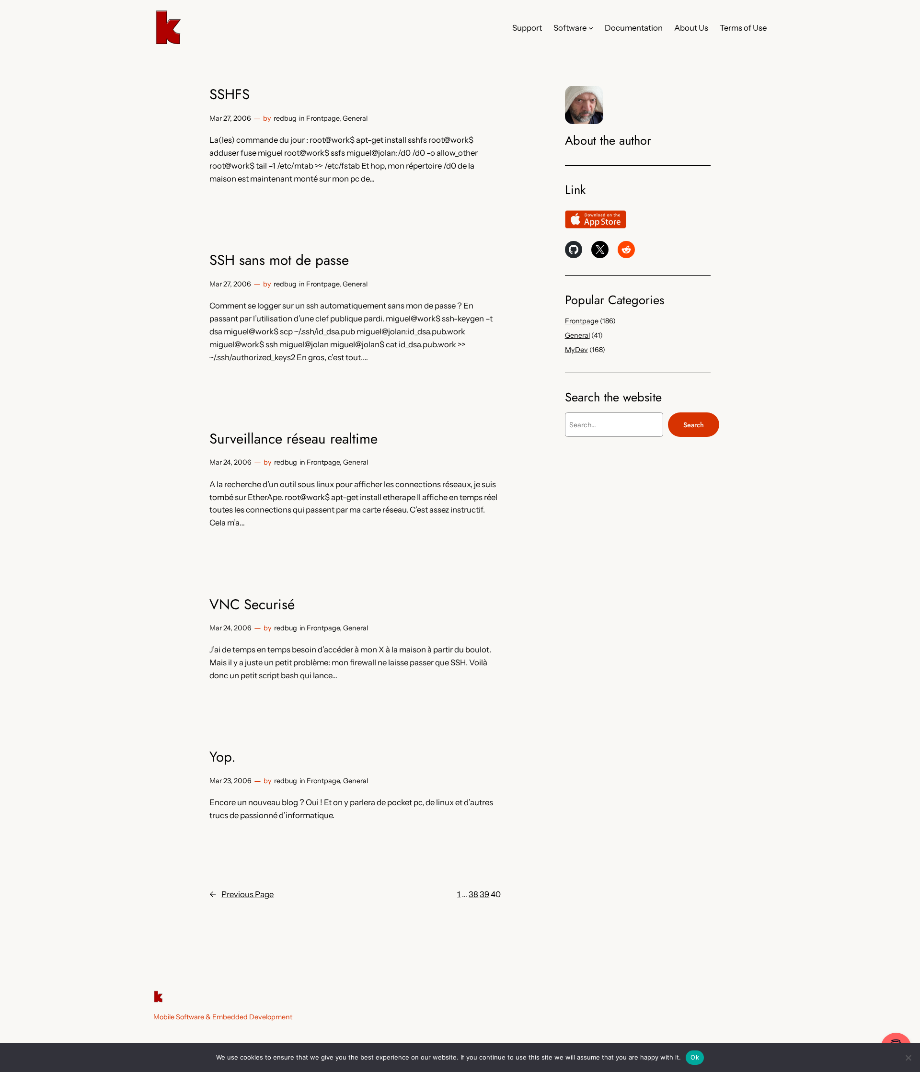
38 (473, 894)
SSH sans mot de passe (279, 260)
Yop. (222, 756)
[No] (908, 1057)
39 (484, 894)
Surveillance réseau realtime (293, 438)
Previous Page (241, 894)
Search (693, 425)
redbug (285, 118)
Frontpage (322, 118)
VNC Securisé (252, 604)
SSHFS (229, 94)
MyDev (576, 349)
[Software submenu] (590, 27)
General (355, 118)
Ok (694, 1057)
